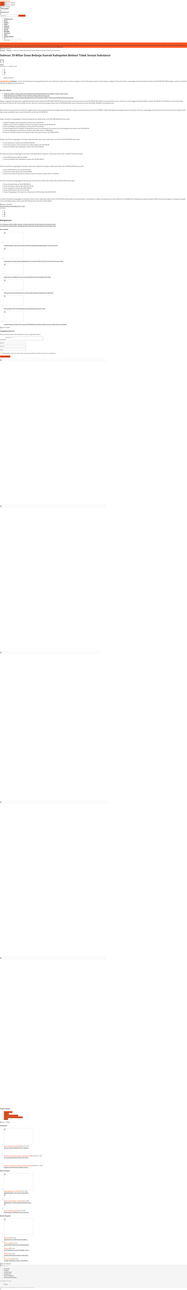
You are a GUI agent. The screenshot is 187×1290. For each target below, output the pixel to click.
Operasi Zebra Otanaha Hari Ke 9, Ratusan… (17, 1148)
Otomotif (10, 1146)
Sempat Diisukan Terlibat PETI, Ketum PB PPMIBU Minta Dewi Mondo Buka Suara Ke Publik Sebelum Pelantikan (35, 324)
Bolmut (2, 206)
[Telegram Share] (4, 73)
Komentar (3, 340)
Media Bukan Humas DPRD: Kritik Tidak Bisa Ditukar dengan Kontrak (73, 45)
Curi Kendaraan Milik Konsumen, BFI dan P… (16, 1157)
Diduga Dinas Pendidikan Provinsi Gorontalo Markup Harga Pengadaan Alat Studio (27, 277)
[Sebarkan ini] (4, 69)
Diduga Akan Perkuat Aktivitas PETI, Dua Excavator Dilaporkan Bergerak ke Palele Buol (38, 47)
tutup (2, 3)
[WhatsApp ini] (4, 75)
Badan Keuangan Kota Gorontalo (13, 1117)
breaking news (8, 206)
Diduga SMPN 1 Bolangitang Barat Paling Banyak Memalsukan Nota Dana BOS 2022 (28, 226)
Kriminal (6, 1156)
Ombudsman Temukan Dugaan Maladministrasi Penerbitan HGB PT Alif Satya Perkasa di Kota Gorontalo (122, 45)
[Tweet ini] (4, 71)
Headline (15, 206)
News (5, 1146)
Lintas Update (13, 1156)
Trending (16, 1146)
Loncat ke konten (5, 1)
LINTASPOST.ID (5, 81)
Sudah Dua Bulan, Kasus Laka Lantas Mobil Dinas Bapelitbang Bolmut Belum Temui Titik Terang (27, 45)
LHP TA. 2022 (21, 206)
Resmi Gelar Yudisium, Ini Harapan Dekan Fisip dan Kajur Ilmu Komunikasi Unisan (28, 224)
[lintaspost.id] (4, 12)
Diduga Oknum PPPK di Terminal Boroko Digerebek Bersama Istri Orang (24, 308)
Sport (29, 1156)
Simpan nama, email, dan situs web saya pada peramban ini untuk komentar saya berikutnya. (29, 353)
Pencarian (22, 15)
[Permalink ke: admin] (2, 63)
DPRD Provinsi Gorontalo (11, 1115)
